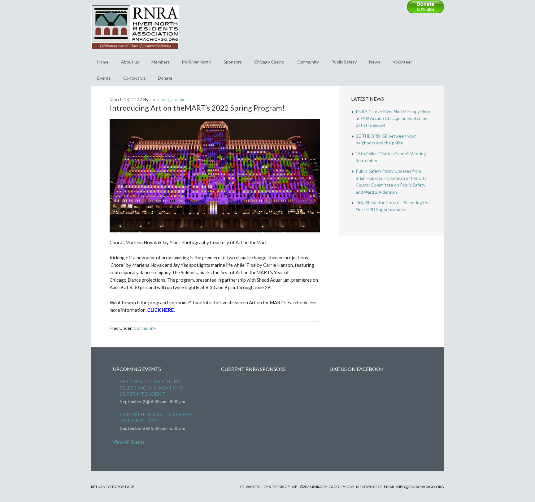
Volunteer (402, 61)
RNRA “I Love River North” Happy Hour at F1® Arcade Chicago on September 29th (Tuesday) (393, 118)
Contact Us (134, 78)
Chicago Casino (269, 61)
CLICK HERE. (161, 310)
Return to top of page (112, 486)
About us (130, 61)
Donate (165, 78)
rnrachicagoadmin (167, 99)
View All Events (129, 442)
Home (103, 61)
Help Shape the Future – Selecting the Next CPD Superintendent (152, 387)
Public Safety (344, 61)
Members (160, 61)
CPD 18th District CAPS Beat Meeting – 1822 (157, 417)
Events (104, 78)
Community (308, 61)
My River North (196, 61)
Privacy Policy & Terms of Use (268, 486)
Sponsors (233, 61)
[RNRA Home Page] (135, 52)
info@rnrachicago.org (420, 486)
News (374, 61)
